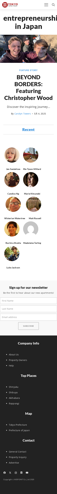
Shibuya (13, 392)
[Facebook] (4, 473)
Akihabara (14, 397)
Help (11, 365)
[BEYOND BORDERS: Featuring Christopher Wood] (28, 61)
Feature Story (28, 70)
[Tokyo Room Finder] (10, 5)
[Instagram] (16, 473)
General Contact (17, 451)
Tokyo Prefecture (18, 424)
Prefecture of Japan (19, 430)
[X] (10, 473)
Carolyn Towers (22, 113)
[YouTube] (27, 473)
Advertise (14, 462)
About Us (14, 354)
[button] (46, 5)
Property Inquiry (17, 457)
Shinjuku (13, 386)
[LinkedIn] (21, 473)
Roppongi (14, 403)
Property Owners (18, 360)
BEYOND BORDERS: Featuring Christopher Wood (28, 87)
